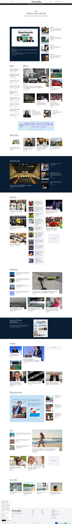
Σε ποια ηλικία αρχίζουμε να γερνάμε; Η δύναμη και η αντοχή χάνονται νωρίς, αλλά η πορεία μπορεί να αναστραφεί (44, 450)
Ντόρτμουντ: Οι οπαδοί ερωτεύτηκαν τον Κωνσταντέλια (38, 214)
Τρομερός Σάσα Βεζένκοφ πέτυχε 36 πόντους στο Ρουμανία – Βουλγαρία (57, 113)
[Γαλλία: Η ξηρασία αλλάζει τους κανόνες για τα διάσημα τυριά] (18, 238)
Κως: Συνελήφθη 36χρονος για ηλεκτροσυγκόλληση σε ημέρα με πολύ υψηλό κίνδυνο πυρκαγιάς (23, 286)
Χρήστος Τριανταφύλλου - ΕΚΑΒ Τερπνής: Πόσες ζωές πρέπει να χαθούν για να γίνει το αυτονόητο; (15, 87)
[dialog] (6, 511)
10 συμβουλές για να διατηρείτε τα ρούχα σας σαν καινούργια (58, 396)
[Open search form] (15, 1)
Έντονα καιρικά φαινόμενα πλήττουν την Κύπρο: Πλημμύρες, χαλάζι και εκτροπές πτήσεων (16, 309)
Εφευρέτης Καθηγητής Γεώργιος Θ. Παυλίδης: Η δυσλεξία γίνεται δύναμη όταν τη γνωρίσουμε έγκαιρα (55, 493)
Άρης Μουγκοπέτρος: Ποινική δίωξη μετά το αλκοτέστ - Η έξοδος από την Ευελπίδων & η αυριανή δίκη (22, 279)
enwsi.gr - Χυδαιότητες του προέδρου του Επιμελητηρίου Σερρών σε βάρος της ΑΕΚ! (56, 182)
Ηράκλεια (16, 106)
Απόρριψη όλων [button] (9, 520)
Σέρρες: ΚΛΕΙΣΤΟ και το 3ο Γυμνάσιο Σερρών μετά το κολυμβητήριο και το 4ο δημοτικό (15, 148)
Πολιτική (12, 343)
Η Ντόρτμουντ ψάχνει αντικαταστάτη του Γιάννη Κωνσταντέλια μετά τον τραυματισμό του (16, 228)
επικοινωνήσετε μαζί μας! (44, 16)
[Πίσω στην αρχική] (36, 1)
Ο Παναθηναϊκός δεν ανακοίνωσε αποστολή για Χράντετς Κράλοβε (39, 228)
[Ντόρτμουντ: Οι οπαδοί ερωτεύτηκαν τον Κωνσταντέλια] (31, 215)
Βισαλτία (16, 83)
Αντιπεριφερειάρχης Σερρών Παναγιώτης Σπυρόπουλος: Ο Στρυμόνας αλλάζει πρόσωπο (27, 493)
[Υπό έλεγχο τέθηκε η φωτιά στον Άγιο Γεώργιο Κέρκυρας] (56, 83)
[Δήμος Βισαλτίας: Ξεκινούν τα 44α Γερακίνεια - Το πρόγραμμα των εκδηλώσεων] (45, 48)
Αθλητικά (55, 101)
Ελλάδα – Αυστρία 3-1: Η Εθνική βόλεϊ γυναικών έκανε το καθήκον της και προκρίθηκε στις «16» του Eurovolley (39, 209)
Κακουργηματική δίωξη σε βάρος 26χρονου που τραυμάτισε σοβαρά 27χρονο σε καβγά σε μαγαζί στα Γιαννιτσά (23, 273)
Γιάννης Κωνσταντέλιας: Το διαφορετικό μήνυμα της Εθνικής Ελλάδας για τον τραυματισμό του (42, 103)
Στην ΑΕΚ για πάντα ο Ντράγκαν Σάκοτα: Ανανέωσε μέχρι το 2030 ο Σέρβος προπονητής (52, 211)
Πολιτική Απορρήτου (35, 522)
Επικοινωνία (53, 510)
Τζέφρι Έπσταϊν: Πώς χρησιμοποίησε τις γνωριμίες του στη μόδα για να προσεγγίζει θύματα (58, 415)
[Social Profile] (19, 408)
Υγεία (11, 430)
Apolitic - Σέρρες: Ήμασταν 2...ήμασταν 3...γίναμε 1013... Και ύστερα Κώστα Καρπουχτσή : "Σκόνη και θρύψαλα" (56, 29)
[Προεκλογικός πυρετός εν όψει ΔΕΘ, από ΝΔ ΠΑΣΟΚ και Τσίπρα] (25, 37)
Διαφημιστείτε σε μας (55, 511)
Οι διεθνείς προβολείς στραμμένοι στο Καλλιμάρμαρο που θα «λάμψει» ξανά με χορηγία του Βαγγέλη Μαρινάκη (39, 260)
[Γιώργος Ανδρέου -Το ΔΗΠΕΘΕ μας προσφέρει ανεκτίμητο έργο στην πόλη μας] (25, 173)
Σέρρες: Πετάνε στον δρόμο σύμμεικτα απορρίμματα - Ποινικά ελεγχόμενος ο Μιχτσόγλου (56, 38)
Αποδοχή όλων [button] (4, 520)
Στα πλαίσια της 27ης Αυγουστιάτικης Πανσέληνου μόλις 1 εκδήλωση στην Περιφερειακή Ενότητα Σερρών (55, 56)
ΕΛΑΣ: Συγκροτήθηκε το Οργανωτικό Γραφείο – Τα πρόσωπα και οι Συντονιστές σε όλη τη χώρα (31, 360)
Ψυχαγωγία (51, 101)
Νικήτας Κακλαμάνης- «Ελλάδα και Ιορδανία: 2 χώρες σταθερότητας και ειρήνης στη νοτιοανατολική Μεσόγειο (52, 383)
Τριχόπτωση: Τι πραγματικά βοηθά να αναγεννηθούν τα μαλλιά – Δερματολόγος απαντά (34, 468)
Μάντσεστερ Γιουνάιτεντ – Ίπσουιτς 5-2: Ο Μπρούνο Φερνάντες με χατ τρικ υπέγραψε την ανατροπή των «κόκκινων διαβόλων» (55, 104)
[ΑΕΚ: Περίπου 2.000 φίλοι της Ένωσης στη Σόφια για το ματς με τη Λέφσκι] (31, 247)
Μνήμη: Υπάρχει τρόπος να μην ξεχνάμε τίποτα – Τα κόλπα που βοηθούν (15, 468)
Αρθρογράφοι (54, 515)
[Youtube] (12, 516)
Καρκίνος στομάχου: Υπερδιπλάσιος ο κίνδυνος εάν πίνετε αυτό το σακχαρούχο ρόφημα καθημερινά (23, 440)
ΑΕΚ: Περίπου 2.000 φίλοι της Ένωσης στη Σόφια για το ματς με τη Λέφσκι (39, 246)
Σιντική (15, 116)
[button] (6, 522)
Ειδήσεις (25, 65)
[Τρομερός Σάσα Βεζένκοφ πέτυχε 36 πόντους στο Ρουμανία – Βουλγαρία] (47, 113)
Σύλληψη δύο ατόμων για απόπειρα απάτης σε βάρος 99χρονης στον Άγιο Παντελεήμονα (34, 309)
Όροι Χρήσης (40, 522)
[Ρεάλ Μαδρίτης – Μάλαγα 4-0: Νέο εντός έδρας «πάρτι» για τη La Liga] (18, 205)
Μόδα (16, 392)
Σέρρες (12, 65)
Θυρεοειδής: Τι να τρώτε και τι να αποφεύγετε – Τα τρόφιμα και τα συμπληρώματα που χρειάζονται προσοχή (23, 446)
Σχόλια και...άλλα (52, 27)
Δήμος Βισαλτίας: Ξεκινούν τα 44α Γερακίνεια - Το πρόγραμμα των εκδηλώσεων (55, 47)
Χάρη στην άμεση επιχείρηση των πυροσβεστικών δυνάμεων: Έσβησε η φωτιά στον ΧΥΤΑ (15, 110)
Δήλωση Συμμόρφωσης (55, 514)
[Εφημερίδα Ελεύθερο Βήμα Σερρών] (45, 328)
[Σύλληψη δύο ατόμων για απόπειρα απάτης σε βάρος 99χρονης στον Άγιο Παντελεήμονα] (36, 303)
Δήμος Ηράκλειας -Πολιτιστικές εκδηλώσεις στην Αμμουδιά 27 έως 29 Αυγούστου (15, 104)
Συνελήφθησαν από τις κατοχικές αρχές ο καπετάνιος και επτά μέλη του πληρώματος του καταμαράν (33, 87)
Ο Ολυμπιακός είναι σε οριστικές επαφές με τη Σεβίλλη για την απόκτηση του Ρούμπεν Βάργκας (51, 229)
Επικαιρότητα (24, 84)
